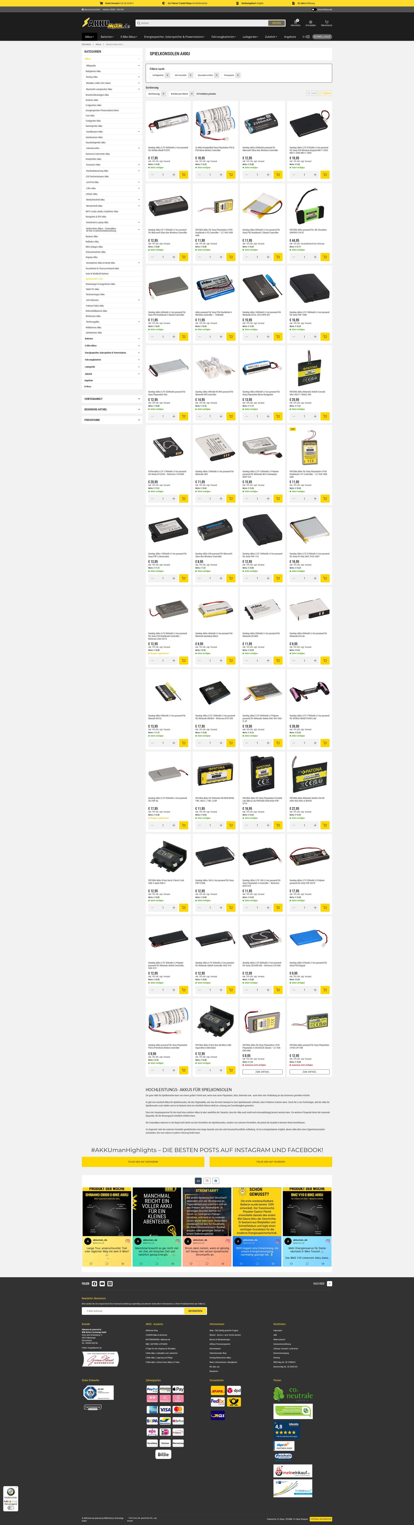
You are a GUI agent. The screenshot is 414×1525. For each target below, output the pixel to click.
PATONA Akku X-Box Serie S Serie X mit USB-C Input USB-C (166, 881)
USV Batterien (92, 300)
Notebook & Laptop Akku (97, 222)
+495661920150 (91, 1343)
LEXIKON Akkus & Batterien (156, 1335)
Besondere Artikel (205, 75)
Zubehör (88, 374)
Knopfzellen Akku (93, 159)
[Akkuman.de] (106, 22)
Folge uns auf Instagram (143, 1161)
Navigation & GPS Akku (96, 216)
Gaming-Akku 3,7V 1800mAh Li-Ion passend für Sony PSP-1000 (309, 313)
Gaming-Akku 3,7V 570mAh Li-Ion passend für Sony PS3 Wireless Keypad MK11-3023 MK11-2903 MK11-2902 (309, 150)
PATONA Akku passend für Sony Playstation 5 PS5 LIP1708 (309, 1046)
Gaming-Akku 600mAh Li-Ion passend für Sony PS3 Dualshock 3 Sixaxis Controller (167, 313)
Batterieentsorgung (281, 1353)
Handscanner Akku (94, 137)
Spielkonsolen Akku (114, 44)
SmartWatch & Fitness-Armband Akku (102, 268)
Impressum (277, 1330)
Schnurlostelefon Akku (96, 252)
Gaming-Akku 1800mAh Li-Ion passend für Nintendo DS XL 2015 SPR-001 (262, 313)
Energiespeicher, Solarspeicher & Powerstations (105, 352)
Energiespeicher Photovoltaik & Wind (102, 110)
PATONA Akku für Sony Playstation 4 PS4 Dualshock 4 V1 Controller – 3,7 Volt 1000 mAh (308, 474)
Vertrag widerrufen (320, 1519)
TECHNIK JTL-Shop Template (296, 1519)
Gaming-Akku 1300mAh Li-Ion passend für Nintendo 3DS (214, 472)
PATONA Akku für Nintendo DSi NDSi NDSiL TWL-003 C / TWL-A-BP (214, 799)
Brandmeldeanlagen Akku (97, 95)
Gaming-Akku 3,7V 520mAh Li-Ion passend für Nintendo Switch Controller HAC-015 (214, 964)
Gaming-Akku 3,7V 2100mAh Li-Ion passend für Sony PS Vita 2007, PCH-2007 (309, 555)
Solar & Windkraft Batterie (97, 273)
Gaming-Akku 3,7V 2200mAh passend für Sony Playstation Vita (166, 393)
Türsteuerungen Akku (95, 294)
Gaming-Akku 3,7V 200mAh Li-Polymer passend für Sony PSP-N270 (307, 881)
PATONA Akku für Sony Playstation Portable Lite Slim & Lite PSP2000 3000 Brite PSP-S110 (262, 801)
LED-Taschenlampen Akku (97, 176)
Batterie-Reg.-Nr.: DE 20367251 (285, 1367)
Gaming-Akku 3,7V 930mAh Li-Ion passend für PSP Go (167, 799)
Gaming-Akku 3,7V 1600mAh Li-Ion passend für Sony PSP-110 (262, 555)
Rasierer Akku (92, 236)
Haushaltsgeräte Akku (95, 142)
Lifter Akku (91, 188)
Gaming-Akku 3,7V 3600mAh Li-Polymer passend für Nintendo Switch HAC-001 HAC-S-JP (263, 718)
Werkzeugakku (92, 322)
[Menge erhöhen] (174, 175)
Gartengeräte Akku (94, 126)
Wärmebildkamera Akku (96, 311)
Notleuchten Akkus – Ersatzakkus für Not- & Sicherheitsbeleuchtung (101, 229)
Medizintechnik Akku (95, 200)
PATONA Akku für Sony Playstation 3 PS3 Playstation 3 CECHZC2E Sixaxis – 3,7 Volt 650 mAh (261, 1048)
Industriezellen (92, 148)
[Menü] (16, 1488)
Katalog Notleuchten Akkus (220, 1358)
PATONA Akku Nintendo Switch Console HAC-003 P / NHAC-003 (307, 393)
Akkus (98, 44)
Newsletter (214, 1371)
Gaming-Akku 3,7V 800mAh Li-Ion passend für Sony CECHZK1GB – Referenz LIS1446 (262, 964)
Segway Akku (92, 257)
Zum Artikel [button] (263, 1072)
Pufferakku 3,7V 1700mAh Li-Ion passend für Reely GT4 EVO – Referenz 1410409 (167, 472)
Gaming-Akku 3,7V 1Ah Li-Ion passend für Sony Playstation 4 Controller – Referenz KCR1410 (262, 883)
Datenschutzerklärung (122, 1304)
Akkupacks (91, 65)
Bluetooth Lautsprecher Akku (99, 89)
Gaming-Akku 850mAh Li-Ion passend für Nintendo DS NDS (261, 634)
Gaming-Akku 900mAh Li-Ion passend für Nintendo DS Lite (308, 634)
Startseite (86, 44)
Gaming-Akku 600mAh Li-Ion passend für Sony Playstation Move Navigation (261, 393)
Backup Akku (92, 77)
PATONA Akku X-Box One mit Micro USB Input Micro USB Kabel (213, 1046)
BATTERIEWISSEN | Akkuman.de (158, 1339)
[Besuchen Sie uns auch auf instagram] (110, 1283)
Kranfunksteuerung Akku (97, 171)
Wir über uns (214, 1367)
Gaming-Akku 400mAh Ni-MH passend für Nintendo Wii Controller (214, 393)
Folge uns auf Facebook (271, 1161)
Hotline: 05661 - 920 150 (113, 9)
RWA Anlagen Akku (94, 247)
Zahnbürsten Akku (94, 332)
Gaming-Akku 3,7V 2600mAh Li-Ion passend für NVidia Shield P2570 (168, 149)
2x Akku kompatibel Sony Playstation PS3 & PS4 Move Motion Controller (214, 149)
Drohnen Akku (92, 100)
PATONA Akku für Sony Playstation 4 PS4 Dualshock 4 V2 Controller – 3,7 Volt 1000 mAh (214, 232)
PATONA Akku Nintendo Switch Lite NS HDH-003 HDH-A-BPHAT (307, 799)
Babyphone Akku (93, 71)
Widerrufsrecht (279, 1339)
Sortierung (154, 93)
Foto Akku (90, 115)
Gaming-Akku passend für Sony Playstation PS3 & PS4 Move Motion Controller (167, 1046)
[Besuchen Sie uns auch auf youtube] (102, 1283)
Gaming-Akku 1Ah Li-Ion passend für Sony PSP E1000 (214, 881)
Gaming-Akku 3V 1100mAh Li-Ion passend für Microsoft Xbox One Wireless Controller (167, 231)
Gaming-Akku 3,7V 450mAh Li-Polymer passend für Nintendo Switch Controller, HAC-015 (166, 965)
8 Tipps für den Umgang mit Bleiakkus (160, 1349)
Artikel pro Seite (179, 93)
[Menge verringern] (152, 175)
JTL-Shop (280, 1519)
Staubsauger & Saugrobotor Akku (100, 284)
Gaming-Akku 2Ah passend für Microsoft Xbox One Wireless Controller (213, 555)
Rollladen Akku (92, 241)
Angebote (88, 380)
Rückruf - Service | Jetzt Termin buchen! (225, 1335)
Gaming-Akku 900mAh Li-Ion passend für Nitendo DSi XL (167, 717)
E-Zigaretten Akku (93, 105)
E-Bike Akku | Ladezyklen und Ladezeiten (162, 1353)
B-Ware (87, 386)
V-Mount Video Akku (95, 305)
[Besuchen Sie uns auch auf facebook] (94, 1283)
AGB (275, 1335)
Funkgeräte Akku (93, 121)
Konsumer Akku (93, 165)
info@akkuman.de (95, 1348)
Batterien (89, 338)
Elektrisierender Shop (218, 1353)
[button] (312, 93)
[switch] (11, 1508)
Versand (166, 161)
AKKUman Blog (152, 1330)
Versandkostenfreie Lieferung (312, 244)
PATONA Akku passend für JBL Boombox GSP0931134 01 (308, 231)
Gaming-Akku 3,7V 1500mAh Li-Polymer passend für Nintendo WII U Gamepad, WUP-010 (261, 474)
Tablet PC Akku (92, 289)
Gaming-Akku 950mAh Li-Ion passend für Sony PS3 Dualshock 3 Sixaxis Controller (261, 231)
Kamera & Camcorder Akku (98, 154)
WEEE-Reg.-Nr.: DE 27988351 (284, 1362)
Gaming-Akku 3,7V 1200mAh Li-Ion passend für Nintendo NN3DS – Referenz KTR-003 (215, 717)
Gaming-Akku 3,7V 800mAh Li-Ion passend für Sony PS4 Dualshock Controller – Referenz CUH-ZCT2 (167, 636)
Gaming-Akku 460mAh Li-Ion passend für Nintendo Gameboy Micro (214, 634)
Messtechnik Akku (94, 206)
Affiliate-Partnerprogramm (220, 1344)
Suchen (276, 23)
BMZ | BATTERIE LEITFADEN (156, 1344)
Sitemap (276, 1358)
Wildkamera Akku (93, 327)
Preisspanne (229, 75)
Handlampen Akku (94, 132)
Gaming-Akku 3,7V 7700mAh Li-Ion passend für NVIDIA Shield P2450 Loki (309, 717)
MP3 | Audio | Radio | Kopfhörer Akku (102, 211)
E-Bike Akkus (91, 345)
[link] (239, 73)
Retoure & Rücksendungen (220, 1339)
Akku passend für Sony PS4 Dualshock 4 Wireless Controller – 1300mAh (213, 313)
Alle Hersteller (181, 75)
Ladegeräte (90, 367)
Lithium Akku (91, 194)
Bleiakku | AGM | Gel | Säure (98, 83)
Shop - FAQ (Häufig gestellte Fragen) (224, 1330)
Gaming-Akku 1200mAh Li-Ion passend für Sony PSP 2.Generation (167, 555)
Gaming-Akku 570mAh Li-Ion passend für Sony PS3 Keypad (308, 964)
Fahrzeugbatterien (93, 359)
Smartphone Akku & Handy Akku (100, 263)
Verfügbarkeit (158, 75)
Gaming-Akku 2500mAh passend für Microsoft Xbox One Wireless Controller (260, 149)
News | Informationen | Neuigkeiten (223, 1362)
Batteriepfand (215, 1349)
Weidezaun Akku (93, 316)
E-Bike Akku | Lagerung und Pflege (159, 1358)
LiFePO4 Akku (92, 182)
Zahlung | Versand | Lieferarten (285, 1349)
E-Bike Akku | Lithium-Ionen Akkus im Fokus (163, 1362)
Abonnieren (195, 1311)
